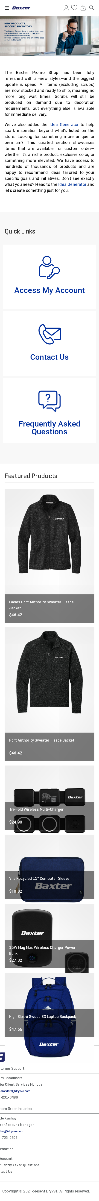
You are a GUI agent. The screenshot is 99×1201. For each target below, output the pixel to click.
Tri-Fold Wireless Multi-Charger (36, 809)
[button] (78, 497)
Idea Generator (64, 124)
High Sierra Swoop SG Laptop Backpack (42, 1016)
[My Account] (66, 8)
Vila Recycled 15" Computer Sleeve (39, 878)
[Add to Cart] (69, 497)
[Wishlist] (74, 8)
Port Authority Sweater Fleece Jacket (41, 740)
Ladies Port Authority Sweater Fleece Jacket (41, 604)
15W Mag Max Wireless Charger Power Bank (42, 950)
